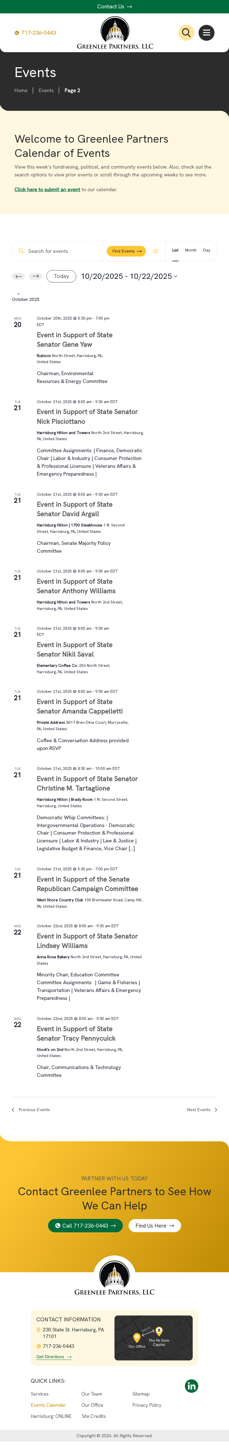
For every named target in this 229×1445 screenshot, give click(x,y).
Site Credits (94, 1416)
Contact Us (111, 6)
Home (21, 90)
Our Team (92, 1394)
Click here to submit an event (47, 189)
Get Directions (50, 1357)
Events (46, 90)
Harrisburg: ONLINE (51, 1416)
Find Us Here (150, 1225)
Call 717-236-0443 (85, 1225)
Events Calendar (48, 1405)
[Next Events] (35, 276)
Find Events (123, 251)
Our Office (92, 1405)
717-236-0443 (38, 32)
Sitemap (141, 1394)
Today (61, 276)
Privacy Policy (146, 1405)
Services (40, 1394)
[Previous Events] (18, 276)
